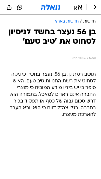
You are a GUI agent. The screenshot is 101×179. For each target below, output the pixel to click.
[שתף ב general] (9, 7)
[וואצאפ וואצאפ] (19, 7)
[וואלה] (50, 7)
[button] (78, 7)
